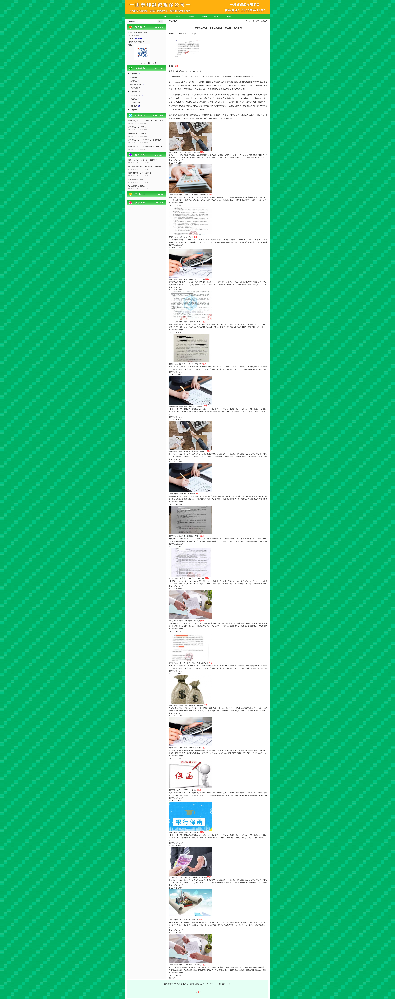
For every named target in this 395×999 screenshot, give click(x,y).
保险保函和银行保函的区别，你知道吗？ (143, 160)
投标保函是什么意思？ (136, 179)
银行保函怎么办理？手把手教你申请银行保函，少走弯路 (146, 140)
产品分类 (191, 16)
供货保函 (133, 110)
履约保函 (133, 81)
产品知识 (203, 16)
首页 (165, 16)
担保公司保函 (135, 102)
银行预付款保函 (136, 84)
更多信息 (172, 978)
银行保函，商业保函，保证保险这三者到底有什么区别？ (146, 166)
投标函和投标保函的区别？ (138, 186)
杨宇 (230, 984)
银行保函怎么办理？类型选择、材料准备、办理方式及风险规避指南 (146, 120)
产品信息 (178, 16)
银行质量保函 (135, 92)
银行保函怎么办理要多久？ (138, 127)
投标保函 (133, 77)
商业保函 (133, 99)
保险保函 (133, 106)
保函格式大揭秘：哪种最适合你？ (140, 173)
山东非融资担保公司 (176, 160)
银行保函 (133, 73)
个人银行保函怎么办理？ (137, 133)
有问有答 (216, 16)
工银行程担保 (135, 88)
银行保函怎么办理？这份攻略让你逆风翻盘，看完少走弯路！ (146, 146)
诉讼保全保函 (135, 95)
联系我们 (229, 16)
